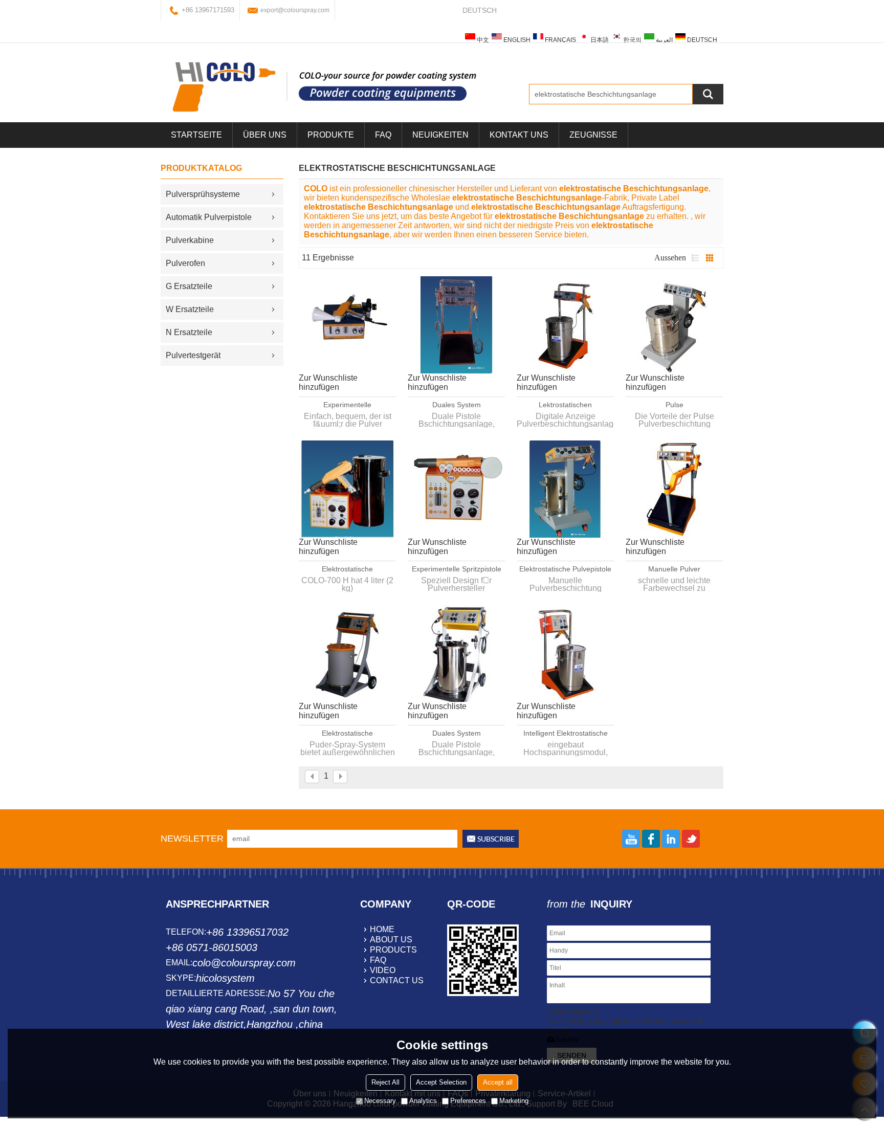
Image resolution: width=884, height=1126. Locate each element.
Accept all (498, 1082)
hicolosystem (225, 978)
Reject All (385, 1082)
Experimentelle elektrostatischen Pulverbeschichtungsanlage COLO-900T (347, 405)
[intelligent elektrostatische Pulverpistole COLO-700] (565, 653)
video (382, 970)
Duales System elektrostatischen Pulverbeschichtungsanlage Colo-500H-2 (456, 405)
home (382, 929)
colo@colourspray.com (244, 962)
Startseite (196, 134)
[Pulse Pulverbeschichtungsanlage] (674, 324)
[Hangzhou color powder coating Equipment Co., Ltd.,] (324, 86)
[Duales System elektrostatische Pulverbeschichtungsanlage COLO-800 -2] (456, 653)
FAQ (383, 134)
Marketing (513, 1101)
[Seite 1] (312, 776)
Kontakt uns (519, 134)
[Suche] (708, 94)
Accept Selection (441, 1082)
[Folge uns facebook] (651, 839)
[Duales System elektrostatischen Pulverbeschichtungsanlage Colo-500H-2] (456, 324)
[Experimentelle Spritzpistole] (456, 489)
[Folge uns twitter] (691, 839)
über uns (264, 134)
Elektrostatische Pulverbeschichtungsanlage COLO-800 (347, 733)
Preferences (468, 1101)
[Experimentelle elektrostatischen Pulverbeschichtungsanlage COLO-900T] (347, 324)
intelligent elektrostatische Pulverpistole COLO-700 (565, 733)
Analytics (423, 1101)
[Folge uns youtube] (631, 839)
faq (378, 960)
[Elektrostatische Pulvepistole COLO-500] (565, 489)
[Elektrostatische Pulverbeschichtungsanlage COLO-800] (347, 653)
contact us (397, 980)
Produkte (330, 134)
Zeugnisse (593, 134)
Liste (695, 258)
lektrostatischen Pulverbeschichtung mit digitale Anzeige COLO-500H (565, 405)
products (393, 949)
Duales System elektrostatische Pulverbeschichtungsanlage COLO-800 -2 (456, 733)
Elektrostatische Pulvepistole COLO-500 (565, 569)
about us (391, 939)
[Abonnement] (490, 839)
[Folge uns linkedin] (671, 839)
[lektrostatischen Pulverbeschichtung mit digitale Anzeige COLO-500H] (565, 324)
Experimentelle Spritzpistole (456, 569)
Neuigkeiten (440, 134)
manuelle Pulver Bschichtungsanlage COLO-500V (674, 569)
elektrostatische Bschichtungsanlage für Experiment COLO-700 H (347, 569)
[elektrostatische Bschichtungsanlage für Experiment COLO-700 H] (347, 489)
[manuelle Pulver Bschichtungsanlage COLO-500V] (674, 489)
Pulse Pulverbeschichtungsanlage (674, 405)
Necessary (380, 1101)
